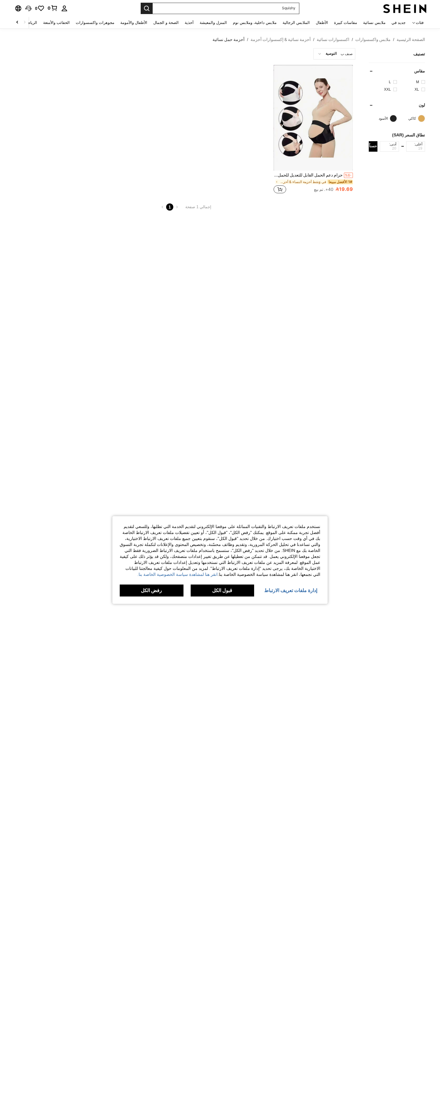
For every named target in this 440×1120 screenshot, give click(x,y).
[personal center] (64, 8)
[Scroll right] (17, 22)
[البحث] (147, 8)
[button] (28, 8)
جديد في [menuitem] (399, 22)
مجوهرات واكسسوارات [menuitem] (95, 22)
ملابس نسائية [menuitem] (374, 22)
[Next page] (162, 207)
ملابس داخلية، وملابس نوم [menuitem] (255, 22)
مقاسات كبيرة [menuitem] (345, 22)
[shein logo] (405, 8)
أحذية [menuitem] (189, 22)
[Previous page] (176, 207)
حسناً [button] (373, 146)
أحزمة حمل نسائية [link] (229, 39)
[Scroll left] (24, 22)
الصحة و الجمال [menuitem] (166, 22)
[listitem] (313, 130)
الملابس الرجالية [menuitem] (296, 22)
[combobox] (334, 53)
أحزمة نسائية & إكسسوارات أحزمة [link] (281, 39)
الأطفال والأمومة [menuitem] (133, 22)
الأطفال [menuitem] (322, 22)
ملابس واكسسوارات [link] (373, 39)
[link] (53, 8)
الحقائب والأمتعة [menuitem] (56, 22)
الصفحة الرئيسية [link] (411, 39)
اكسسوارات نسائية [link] (333, 39)
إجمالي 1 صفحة (198, 207)
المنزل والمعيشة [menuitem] (213, 22)
